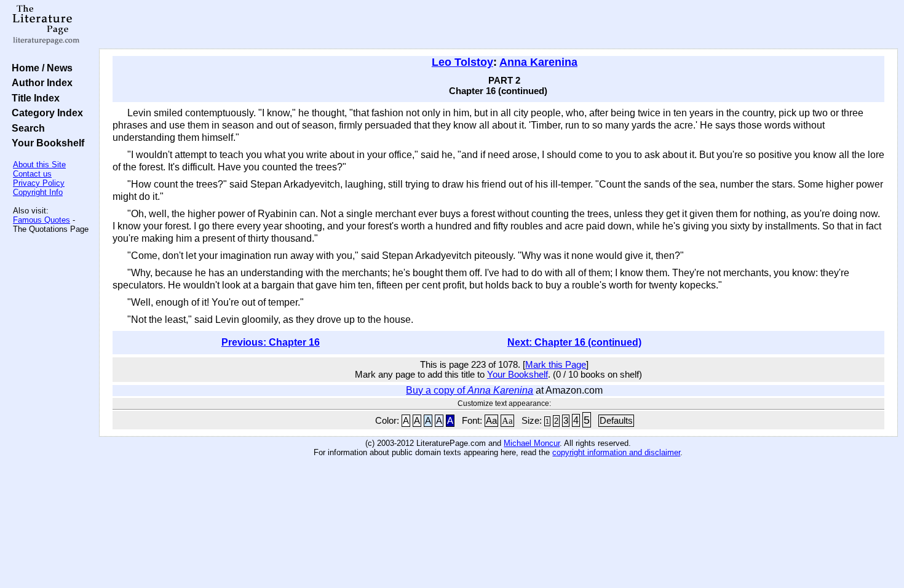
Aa (491, 421)
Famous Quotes (41, 219)
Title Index (33, 97)
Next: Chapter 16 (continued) (574, 342)
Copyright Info (38, 192)
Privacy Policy (39, 183)
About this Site (39, 164)
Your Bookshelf (45, 142)
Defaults (616, 421)
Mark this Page (555, 365)
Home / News (40, 67)
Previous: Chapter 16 (270, 342)
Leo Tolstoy (462, 62)
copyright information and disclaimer (616, 452)
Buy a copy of (469, 390)
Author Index (40, 82)
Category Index (45, 112)
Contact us (32, 173)
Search (26, 127)
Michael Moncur (532, 443)
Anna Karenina (538, 62)
